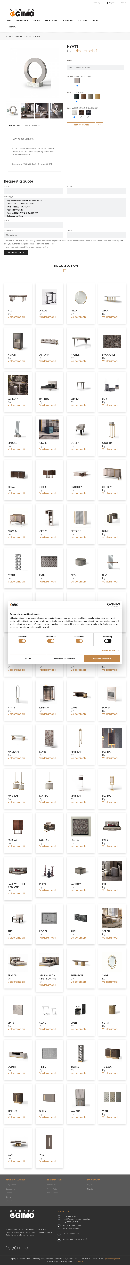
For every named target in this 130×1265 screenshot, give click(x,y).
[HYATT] (34, 73)
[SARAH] (112, 918)
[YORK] (49, 1142)
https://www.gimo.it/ (78, 1239)
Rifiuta (28, 658)
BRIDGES (12, 443)
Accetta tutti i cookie (102, 658)
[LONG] (81, 694)
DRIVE (105, 531)
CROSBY (107, 487)
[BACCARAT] (112, 341)
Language (97, 3)
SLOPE (42, 1022)
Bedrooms (68, 20)
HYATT (11, 707)
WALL (105, 1111)
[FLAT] (112, 562)
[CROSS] (49, 518)
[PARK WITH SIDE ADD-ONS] (18, 871)
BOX (104, 399)
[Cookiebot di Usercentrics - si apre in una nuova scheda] (109, 605)
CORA (11, 487)
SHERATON (77, 975)
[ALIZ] (18, 297)
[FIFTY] (81, 562)
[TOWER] (81, 1053)
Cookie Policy (52, 1193)
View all (9, 1201)
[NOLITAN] (49, 826)
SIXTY (11, 1022)
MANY (42, 751)
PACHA (75, 840)
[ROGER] (49, 918)
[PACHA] (81, 826)
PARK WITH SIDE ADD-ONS (16, 885)
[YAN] (18, 1142)
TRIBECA (107, 1067)
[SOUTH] (18, 1053)
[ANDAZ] (49, 297)
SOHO (105, 1022)
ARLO (74, 310)
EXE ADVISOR (78, 1261)
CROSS (43, 531)
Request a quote (16, 252)
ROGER (43, 931)
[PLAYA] (49, 871)
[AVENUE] (81, 341)
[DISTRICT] (81, 518)
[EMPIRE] (18, 562)
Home (8, 20)
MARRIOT (76, 751)
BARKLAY (13, 399)
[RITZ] (18, 918)
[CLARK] (49, 429)
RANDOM (76, 884)
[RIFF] (112, 871)
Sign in (123, 3)
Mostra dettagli (108, 650)
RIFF (104, 884)
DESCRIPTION (14, 126)
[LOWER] (112, 694)
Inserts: (70, 92)
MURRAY (12, 840)
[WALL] (112, 1097)
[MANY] (49, 738)
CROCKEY (76, 487)
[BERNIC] (81, 385)
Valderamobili (84, 50)
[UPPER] (49, 1097)
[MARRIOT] (81, 738)
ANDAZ (43, 310)
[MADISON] (18, 738)
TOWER (75, 1067)
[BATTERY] (49, 385)
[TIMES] (49, 1053)
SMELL (74, 1022)
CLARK (43, 443)
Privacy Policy (52, 1189)
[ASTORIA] (49, 341)
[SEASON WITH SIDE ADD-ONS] (49, 962)
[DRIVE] (112, 518)
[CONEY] (81, 429)
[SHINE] (112, 962)
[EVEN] (49, 562)
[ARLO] (81, 297)
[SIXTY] (18, 1009)
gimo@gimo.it (74, 1233)
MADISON (13, 751)
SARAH (106, 931)
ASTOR (12, 354)
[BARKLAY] (18, 385)
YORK (42, 1155)
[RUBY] (81, 918)
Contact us (51, 1185)
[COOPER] (112, 429)
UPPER (42, 1111)
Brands (36, 20)
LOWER (106, 707)
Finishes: (70, 77)
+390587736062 (76, 1225)
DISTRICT (76, 531)
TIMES (42, 1067)
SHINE (105, 975)
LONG (74, 707)
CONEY (75, 443)
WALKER (75, 1111)
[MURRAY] (18, 826)
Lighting (82, 20)
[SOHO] (112, 1009)
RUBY (73, 931)
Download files (32, 126)
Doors (95, 20)
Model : (69, 60)
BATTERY (44, 399)
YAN (10, 1155)
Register (112, 3)
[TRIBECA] (112, 1053)
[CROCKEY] (81, 474)
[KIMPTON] (49, 694)
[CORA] (18, 474)
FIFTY (73, 575)
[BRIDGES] (18, 429)
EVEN (42, 575)
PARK (105, 840)
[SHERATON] (81, 962)
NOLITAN (44, 840)
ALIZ (10, 310)
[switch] (50, 641)
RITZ (10, 931)
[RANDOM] (81, 871)
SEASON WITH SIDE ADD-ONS (47, 977)
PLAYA (42, 884)
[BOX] (112, 385)
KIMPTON (44, 707)
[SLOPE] (49, 1009)
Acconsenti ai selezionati (65, 658)
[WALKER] (81, 1097)
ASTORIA (44, 354)
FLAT (104, 575)
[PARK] (112, 826)
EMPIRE (11, 575)
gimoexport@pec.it (112, 1258)
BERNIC (75, 399)
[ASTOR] (18, 341)
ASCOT (106, 310)
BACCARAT (108, 354)
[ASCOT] (112, 297)
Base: (68, 108)
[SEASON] (18, 962)
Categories (22, 20)
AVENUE (75, 354)
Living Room (51, 20)
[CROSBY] (112, 474)
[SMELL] (81, 1009)
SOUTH (12, 1067)
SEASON (12, 975)
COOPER (107, 443)
